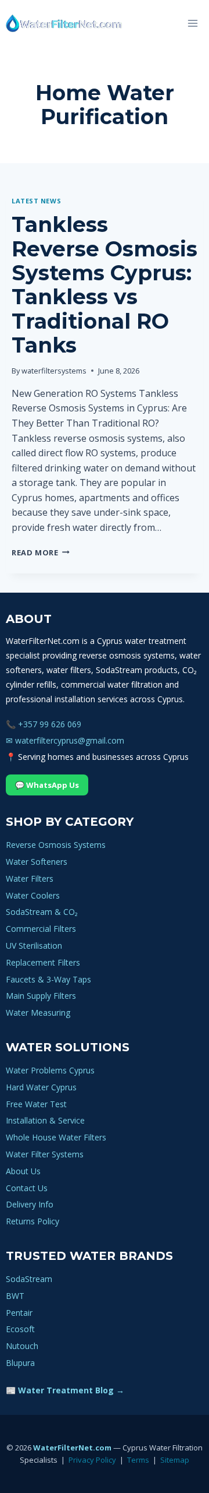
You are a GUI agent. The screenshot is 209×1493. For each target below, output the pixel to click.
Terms (138, 1460)
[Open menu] (192, 23)
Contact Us (27, 1187)
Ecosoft (20, 1328)
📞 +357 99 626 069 (43, 724)
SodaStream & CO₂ (42, 911)
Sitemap (174, 1460)
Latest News (36, 200)
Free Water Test (36, 1104)
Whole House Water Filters (56, 1137)
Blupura (20, 1362)
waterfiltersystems (54, 370)
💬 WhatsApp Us (47, 785)
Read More (41, 552)
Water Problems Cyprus (50, 1070)
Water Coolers (33, 895)
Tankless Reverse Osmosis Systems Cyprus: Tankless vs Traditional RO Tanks (104, 285)
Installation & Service (45, 1120)
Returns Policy (32, 1221)
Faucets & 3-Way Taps (48, 979)
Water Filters (29, 878)
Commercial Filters (41, 928)
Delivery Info (29, 1204)
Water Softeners (36, 861)
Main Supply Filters (41, 995)
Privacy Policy (92, 1460)
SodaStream (29, 1278)
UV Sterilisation (34, 945)
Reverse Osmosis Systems (56, 844)
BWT (15, 1295)
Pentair (19, 1312)
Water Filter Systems (45, 1154)
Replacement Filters (43, 962)
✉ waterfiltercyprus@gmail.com (65, 740)
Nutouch (22, 1345)
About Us (23, 1171)
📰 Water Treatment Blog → (65, 1390)
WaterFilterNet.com (72, 1447)
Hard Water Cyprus (41, 1087)
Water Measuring (38, 1012)
